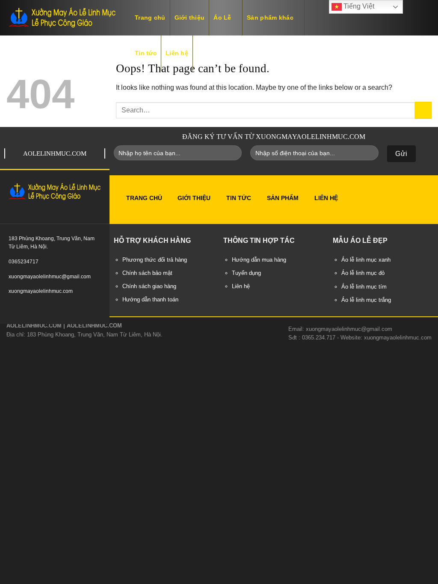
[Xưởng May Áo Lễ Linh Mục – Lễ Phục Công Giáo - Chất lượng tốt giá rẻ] (62, 17)
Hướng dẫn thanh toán (150, 300)
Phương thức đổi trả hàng (154, 260)
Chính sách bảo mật (147, 273)
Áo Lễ (222, 17)
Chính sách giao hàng (149, 286)
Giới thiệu (190, 17)
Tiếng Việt (358, 6)
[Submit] (423, 110)
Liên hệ (177, 53)
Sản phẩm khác (270, 17)
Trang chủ (150, 17)
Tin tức (146, 53)
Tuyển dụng (246, 273)
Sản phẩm (283, 198)
